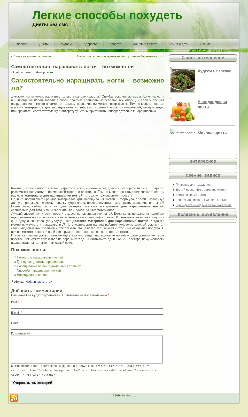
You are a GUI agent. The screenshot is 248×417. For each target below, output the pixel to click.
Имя (14, 302)
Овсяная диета (212, 132)
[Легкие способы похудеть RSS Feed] (14, 398)
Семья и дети (178, 44)
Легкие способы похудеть (107, 15)
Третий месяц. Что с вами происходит (202, 189)
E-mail (15, 312)
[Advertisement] (87, 149)
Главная (21, 44)
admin (51, 72)
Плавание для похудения (193, 184)
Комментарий (20, 333)
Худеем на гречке (214, 71)
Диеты (43, 44)
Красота (115, 44)
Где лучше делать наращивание (40, 262)
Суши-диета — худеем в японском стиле (204, 205)
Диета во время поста (191, 195)
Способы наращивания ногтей (39, 270)
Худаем (66, 44)
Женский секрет (145, 44)
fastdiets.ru (128, 395)
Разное (205, 44)
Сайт (14, 323)
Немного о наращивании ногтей (40, 257)
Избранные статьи (38, 281)
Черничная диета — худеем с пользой (202, 200)
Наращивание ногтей (32, 275)
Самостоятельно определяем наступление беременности (119, 56)
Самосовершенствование (32, 56)
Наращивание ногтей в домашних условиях (49, 266)
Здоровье (91, 44)
